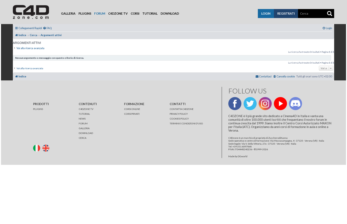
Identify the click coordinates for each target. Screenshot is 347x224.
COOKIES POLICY (179, 118)
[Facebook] (234, 103)
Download (170, 13)
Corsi (135, 13)
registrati (286, 13)
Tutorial (150, 13)
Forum (99, 13)
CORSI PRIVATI (132, 113)
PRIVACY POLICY (179, 113)
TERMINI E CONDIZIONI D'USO (186, 123)
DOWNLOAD (86, 133)
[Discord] (295, 103)
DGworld (242, 156)
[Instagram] (265, 103)
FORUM (83, 123)
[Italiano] (37, 147)
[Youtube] (280, 103)
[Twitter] (250, 103)
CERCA (82, 137)
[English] (46, 147)
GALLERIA (84, 128)
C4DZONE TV (86, 108)
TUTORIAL (84, 113)
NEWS (82, 118)
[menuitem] (47, 28)
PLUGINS (38, 108)
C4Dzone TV (118, 13)
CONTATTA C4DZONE (182, 108)
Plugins (85, 13)
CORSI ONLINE (132, 108)
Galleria (68, 13)
